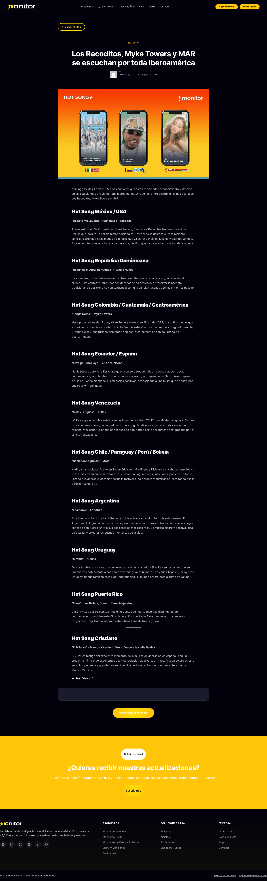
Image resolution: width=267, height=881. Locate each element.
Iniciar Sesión (249, 6)
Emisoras (166, 831)
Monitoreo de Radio (114, 831)
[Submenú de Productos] (94, 6)
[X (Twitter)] (20, 844)
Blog (221, 842)
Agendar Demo (226, 6)
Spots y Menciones (114, 847)
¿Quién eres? (105, 6)
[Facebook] (3, 844)
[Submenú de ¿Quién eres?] (114, 6)
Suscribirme (133, 790)
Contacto (223, 847)
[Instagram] (12, 844)
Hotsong (133, 43)
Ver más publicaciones (133, 712)
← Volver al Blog (71, 26)
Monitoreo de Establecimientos (121, 842)
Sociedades (167, 842)
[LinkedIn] (29, 844)
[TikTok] (38, 844)
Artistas (165, 836)
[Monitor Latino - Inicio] (21, 7)
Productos (87, 6)
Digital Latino (226, 831)
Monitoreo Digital (113, 836)
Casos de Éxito (227, 836)
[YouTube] (46, 844)
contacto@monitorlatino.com (253, 875)
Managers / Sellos (171, 847)
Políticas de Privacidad (225, 875)
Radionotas (109, 853)
